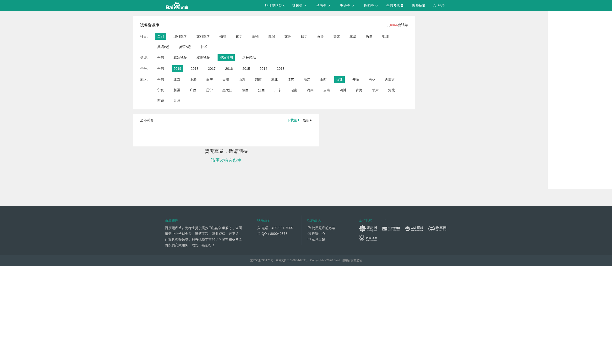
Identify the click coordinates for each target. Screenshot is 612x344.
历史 (369, 36)
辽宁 (209, 90)
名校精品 (249, 57)
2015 (246, 68)
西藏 (160, 100)
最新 (306, 120)
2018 (194, 68)
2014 (263, 68)
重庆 (209, 79)
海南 (310, 90)
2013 (280, 68)
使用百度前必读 (352, 260)
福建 (339, 79)
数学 (304, 36)
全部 (160, 36)
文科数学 (203, 36)
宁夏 (160, 90)
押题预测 (226, 57)
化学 (239, 36)
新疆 (177, 90)
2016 (229, 68)
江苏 (290, 79)
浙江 (307, 79)
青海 (359, 90)
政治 (353, 36)
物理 (222, 36)
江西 (261, 90)
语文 (336, 36)
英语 (320, 36)
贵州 (177, 100)
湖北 (274, 79)
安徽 (355, 79)
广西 (193, 90)
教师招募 (419, 5)
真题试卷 (180, 57)
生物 (255, 36)
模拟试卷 (203, 57)
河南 (258, 79)
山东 (242, 79)
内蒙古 (390, 79)
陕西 (245, 90)
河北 (391, 90)
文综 (287, 36)
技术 (204, 47)
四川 (342, 90)
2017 (212, 68)
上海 (193, 79)
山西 (323, 79)
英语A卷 (185, 47)
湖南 (294, 90)
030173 (266, 260)
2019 (177, 68)
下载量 (292, 120)
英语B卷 (163, 47)
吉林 (372, 79)
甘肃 (375, 90)
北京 (177, 79)
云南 (326, 90)
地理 (385, 36)
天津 (225, 79)
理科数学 (180, 36)
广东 (277, 90)
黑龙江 (227, 90)
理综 (271, 36)
